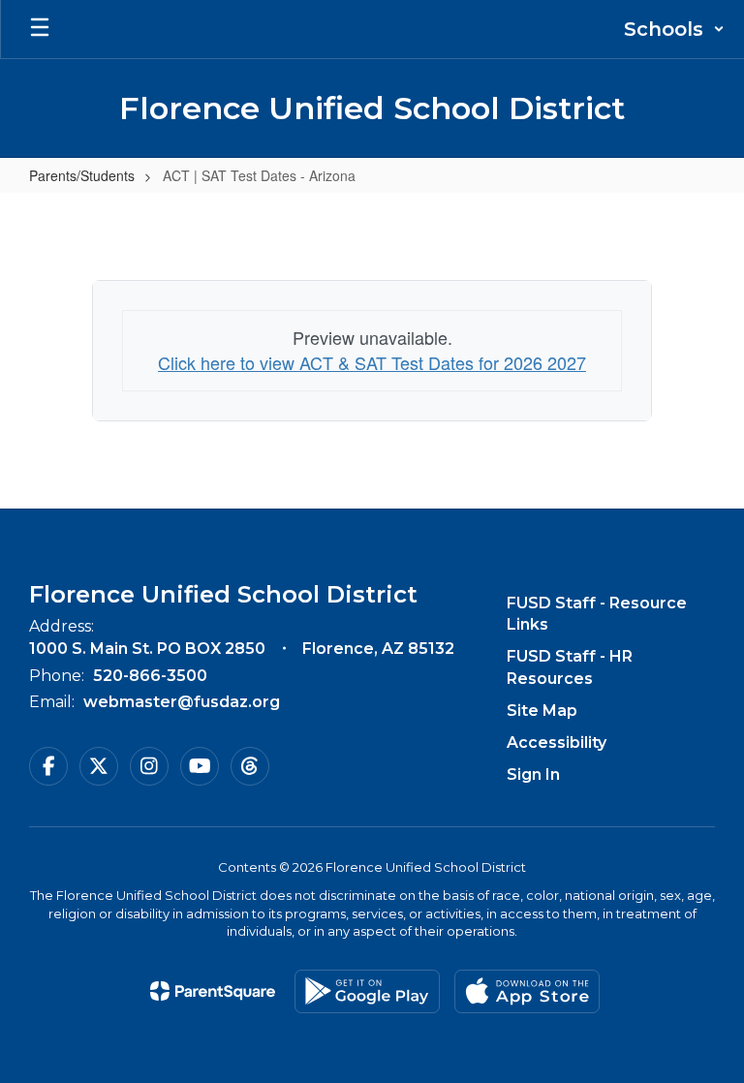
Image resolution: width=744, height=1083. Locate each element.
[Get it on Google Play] (367, 991)
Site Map (542, 710)
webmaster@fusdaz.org (181, 702)
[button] (674, 29)
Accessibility (556, 742)
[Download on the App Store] (527, 991)
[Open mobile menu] (39, 29)
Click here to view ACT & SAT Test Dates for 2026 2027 (372, 362)
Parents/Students (82, 175)
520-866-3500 (150, 675)
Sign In (533, 774)
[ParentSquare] (212, 991)
